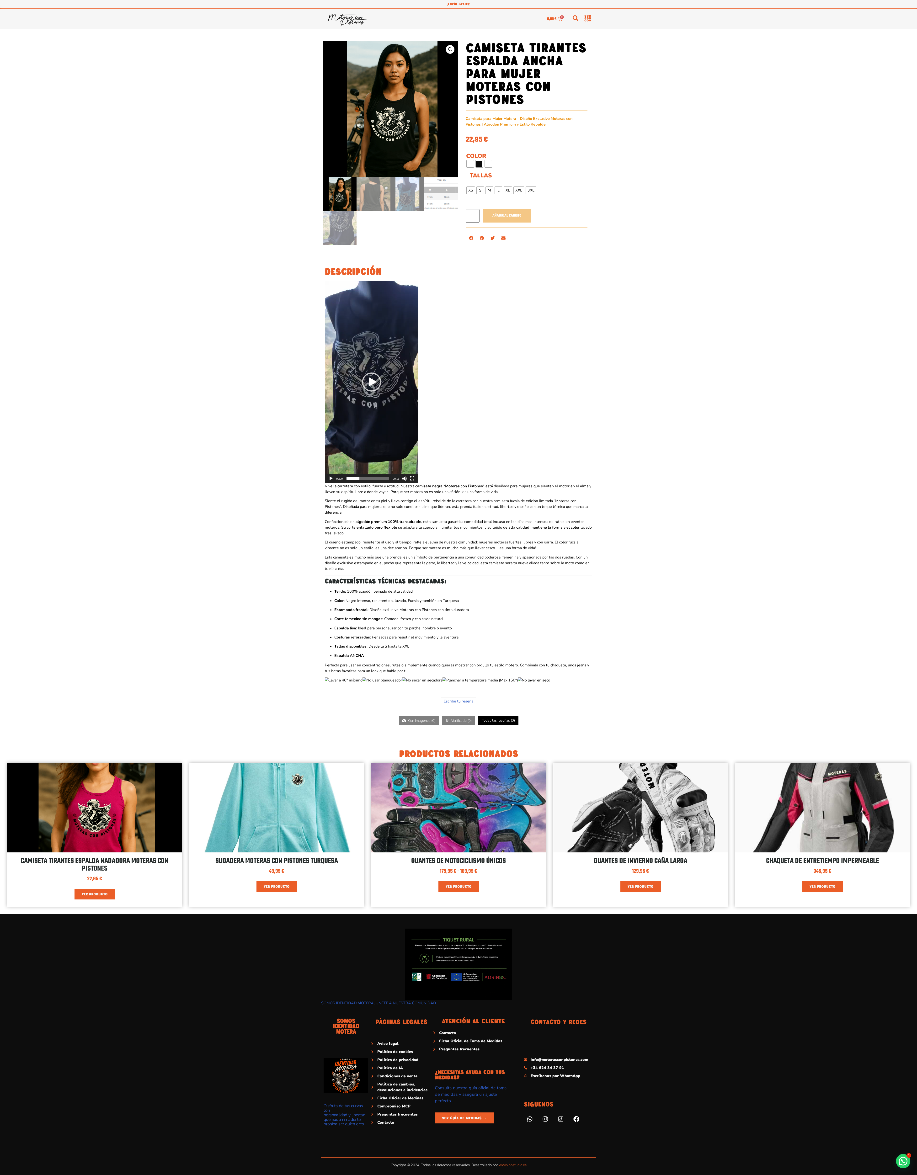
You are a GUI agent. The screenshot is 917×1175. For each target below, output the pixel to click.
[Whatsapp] (530, 1119)
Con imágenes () (421, 720)
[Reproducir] (331, 478)
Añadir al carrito (506, 215)
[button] (450, 49)
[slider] (368, 478)
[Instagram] (545, 1119)
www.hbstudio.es (513, 1165)
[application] (371, 382)
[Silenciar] (404, 478)
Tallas (481, 175)
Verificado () (461, 720)
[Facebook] (576, 1119)
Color (476, 156)
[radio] (470, 163)
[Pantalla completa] (412, 478)
